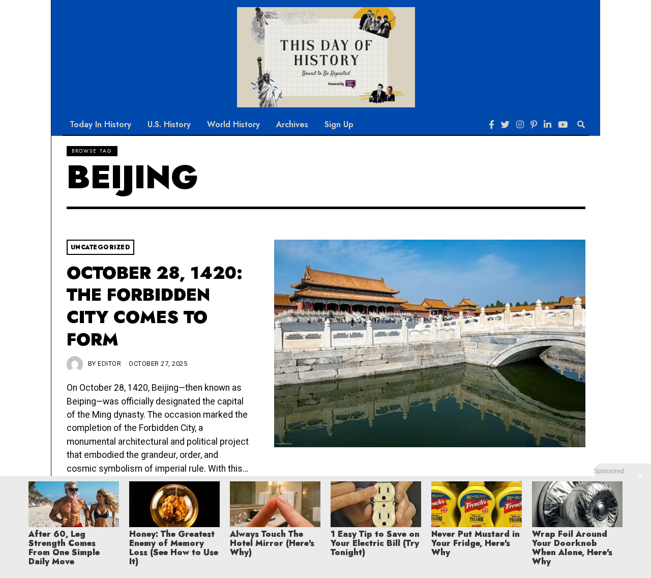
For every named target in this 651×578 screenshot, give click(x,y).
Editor (109, 363)
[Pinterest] (534, 125)
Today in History (100, 124)
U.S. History (169, 124)
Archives (292, 124)
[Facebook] (491, 125)
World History (233, 124)
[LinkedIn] (547, 125)
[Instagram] (520, 125)
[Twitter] (505, 125)
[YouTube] (562, 125)
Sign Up (338, 124)
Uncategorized (101, 247)
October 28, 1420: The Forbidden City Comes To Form (155, 306)
